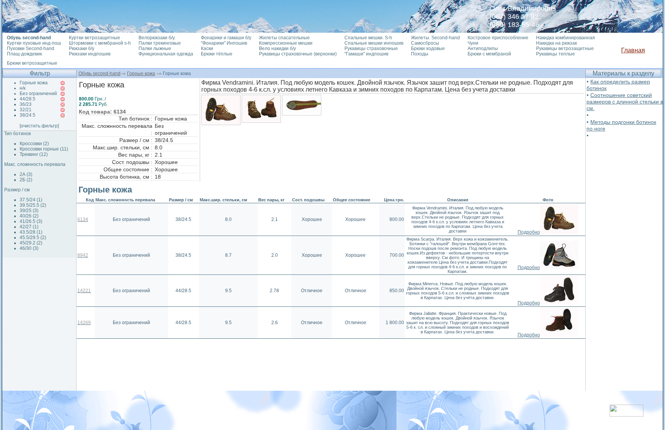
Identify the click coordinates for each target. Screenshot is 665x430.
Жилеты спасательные (284, 37)
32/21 (26, 109)
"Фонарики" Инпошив (224, 43)
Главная (633, 50)
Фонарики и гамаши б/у (226, 37)
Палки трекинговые (160, 43)
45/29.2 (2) (31, 243)
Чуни (473, 43)
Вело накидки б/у (277, 48)
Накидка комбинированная (565, 37)
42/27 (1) (29, 226)
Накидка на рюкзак (556, 43)
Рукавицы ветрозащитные (565, 48)
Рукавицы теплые (555, 54)
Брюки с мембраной (489, 54)
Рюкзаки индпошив (89, 54)
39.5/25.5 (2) (33, 205)
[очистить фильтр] (39, 126)
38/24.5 (27, 115)
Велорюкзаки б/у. (157, 37)
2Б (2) (26, 179)
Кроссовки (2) (34, 143)
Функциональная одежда (166, 54)
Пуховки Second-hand (30, 48)
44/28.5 (27, 99)
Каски (207, 48)
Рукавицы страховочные (371, 48)
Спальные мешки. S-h (368, 37)
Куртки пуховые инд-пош (34, 43)
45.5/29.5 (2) (33, 237)
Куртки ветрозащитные (94, 37)
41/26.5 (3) (31, 221)
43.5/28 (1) (31, 232)
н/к (22, 88)
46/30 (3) (29, 248)
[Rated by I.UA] (626, 414)
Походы (419, 54)
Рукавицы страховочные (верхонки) (298, 54)
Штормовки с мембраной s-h (100, 43)
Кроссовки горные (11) (44, 149)
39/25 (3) (29, 210)
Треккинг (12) (34, 154)
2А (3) (26, 174)
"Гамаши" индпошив (366, 54)
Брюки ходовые (428, 48)
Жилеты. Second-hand (435, 37)
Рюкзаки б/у (81, 48)
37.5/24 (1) (31, 199)
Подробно (529, 232)
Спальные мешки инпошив (373, 43)
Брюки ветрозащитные (32, 63)
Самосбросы (425, 43)
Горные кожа (141, 73)
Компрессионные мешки (285, 43)
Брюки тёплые (216, 54)
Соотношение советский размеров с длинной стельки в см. (624, 101)
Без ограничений (38, 93)
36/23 (26, 104)
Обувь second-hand (99, 73)
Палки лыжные (155, 48)
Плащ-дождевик (24, 54)
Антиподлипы (483, 48)
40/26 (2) (29, 216)
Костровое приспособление (498, 37)
